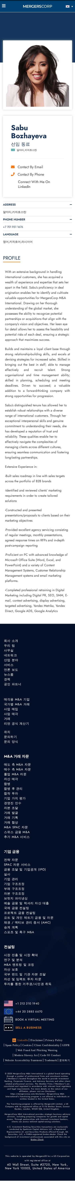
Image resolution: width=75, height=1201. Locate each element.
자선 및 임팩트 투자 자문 (22, 979)
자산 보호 (11, 970)
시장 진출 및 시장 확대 (21, 955)
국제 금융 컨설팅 (16, 908)
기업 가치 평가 (15, 798)
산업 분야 (11, 660)
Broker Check (37, 1139)
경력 (7, 679)
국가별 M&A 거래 (17, 704)
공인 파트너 (12, 684)
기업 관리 (11, 879)
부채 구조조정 (14, 889)
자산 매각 (11, 779)
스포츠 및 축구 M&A (19, 932)
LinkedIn (23, 1040)
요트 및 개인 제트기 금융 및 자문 (29, 918)
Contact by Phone (31, 174)
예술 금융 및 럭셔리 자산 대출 (26, 903)
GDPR (66, 1045)
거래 (7, 719)
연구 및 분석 (13, 960)
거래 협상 (11, 822)
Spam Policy (12, 1045)
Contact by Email (30, 167)
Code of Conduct (50, 1055)
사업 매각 (11, 714)
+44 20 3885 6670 (28, 1012)
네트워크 (10, 655)
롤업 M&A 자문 (15, 774)
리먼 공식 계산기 (16, 724)
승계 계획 (11, 927)
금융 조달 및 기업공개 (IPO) (25, 869)
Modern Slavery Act (26, 1055)
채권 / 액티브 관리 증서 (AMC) (27, 922)
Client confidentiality (47, 1045)
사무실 (9, 650)
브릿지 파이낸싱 (16, 898)
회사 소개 (11, 641)
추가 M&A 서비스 (17, 837)
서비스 (9, 665)
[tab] (37, 204)
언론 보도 (11, 670)
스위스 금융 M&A (17, 832)
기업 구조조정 (14, 884)
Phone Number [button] (14, 219)
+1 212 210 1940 (27, 1003)
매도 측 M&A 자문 (17, 765)
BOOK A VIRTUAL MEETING (34, 1020)
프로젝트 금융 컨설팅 (20, 913)
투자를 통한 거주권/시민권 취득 (28, 984)
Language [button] (10, 234)
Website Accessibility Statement (23, 1060)
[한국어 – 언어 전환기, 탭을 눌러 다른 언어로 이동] (64, 6)
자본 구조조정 (14, 894)
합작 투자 (11, 793)
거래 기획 (11, 818)
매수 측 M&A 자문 (17, 769)
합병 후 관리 (13, 789)
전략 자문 (11, 860)
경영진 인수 (12, 803)
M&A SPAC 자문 (16, 827)
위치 (7, 732)
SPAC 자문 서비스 (17, 865)
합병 (7, 784)
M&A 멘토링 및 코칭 (19, 965)
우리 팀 (9, 646)
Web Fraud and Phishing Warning (37, 1050)
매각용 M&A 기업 (17, 699)
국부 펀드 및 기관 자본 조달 (25, 974)
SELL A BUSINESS (28, 1028)
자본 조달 (11, 808)
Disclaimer (36, 1040)
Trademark (51, 1060)
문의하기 (10, 737)
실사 (7, 874)
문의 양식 (11, 742)
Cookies (27, 1045)
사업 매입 (11, 709)
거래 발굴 (11, 813)
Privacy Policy (54, 1040)
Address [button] (9, 204)
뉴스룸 (9, 675)
